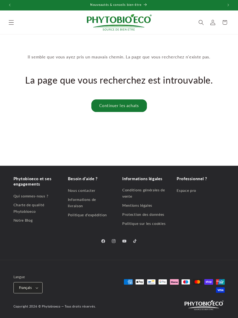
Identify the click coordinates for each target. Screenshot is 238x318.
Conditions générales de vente (143, 193)
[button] (11, 22)
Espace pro (186, 190)
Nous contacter (82, 190)
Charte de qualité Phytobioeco (28, 208)
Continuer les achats (119, 105)
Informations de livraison (82, 202)
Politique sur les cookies (143, 223)
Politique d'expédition (87, 215)
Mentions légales (137, 205)
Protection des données (143, 214)
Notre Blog (23, 220)
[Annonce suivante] (228, 5)
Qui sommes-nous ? (30, 196)
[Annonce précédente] (10, 5)
